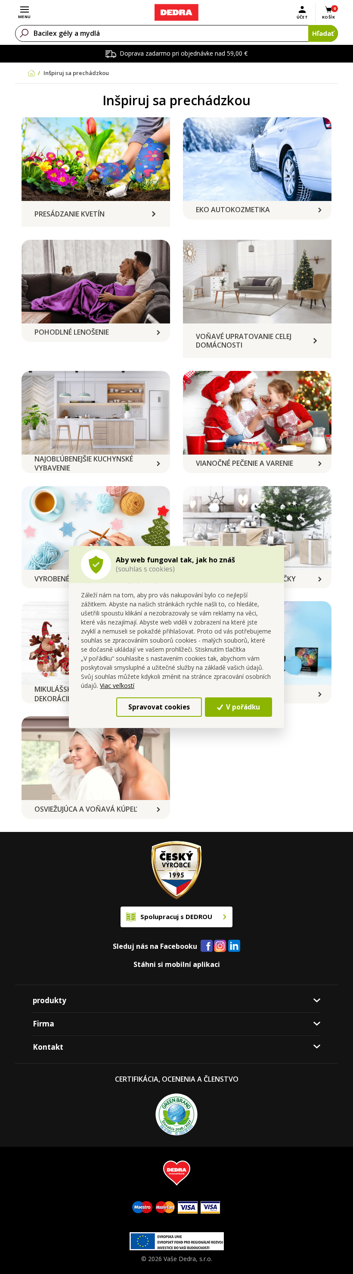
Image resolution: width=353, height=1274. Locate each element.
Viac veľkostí (117, 685)
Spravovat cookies (159, 707)
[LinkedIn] (234, 946)
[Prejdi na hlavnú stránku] (176, 12)
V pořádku (242, 707)
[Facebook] (207, 946)
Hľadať (323, 33)
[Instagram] (220, 946)
